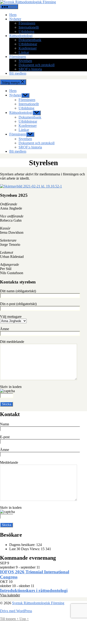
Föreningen (27, 23)
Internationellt (29, 27)
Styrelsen (25, 61)
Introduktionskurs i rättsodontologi (34, 590)
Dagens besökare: (22, 545)
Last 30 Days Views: (25, 549)
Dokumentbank (30, 40)
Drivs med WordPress (16, 611)
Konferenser (28, 48)
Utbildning (26, 31)
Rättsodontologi (20, 36)
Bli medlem (17, 73)
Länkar (24, 52)
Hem (12, 15)
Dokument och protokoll (37, 65)
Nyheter (15, 19)
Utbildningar (28, 44)
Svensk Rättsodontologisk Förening (38, 603)
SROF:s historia (30, 69)
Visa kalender (10, 595)
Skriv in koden (11, 387)
